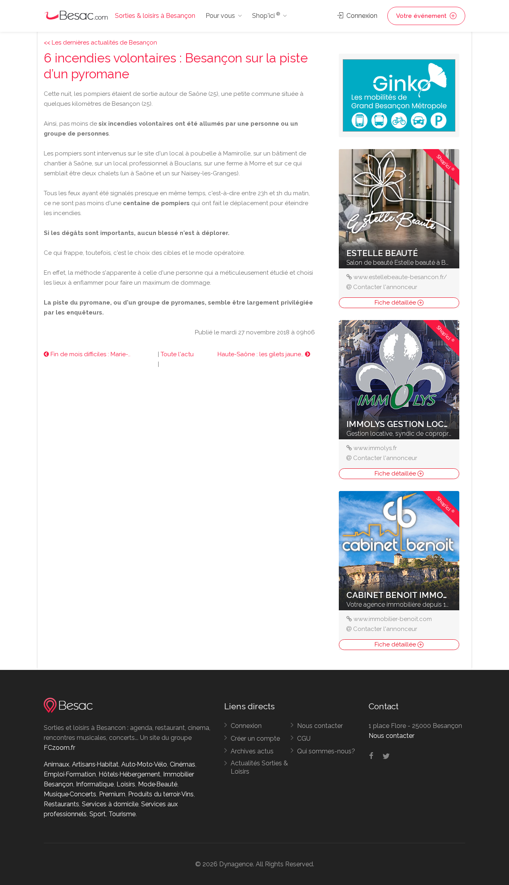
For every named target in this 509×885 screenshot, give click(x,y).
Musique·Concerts (70, 794)
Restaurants (61, 804)
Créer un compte (255, 738)
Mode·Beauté (157, 784)
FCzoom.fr (59, 747)
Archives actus (252, 751)
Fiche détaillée (396, 302)
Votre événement (422, 15)
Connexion (361, 15)
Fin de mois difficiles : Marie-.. (89, 354)
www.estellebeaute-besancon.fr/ (400, 277)
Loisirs (126, 784)
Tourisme (122, 814)
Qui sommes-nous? (326, 751)
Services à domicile (110, 804)
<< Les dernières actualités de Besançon (100, 42)
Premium (112, 794)
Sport (97, 814)
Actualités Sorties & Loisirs (259, 767)
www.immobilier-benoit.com (393, 619)
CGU (304, 738)
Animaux (56, 764)
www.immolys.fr (375, 448)
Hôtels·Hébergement (129, 774)
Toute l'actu (177, 354)
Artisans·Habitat (95, 764)
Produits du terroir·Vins (161, 794)
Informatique (95, 784)
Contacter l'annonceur (385, 287)
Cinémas (182, 764)
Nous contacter (320, 726)
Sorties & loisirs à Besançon (155, 15)
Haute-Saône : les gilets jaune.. (261, 354)
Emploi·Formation (70, 774)
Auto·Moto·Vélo (144, 764)
